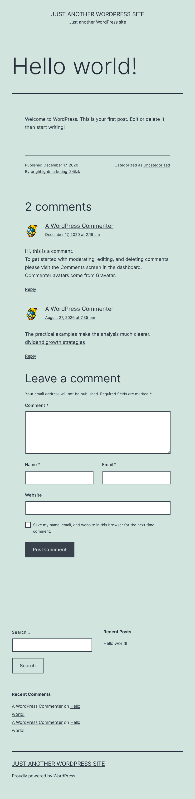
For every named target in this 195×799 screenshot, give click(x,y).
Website (33, 494)
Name (32, 464)
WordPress (64, 775)
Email (109, 464)
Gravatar (105, 275)
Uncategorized (156, 165)
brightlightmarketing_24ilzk (55, 171)
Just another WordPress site (97, 14)
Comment (37, 405)
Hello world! (115, 643)
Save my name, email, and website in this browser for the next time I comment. (94, 528)
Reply (30, 289)
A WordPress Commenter (79, 225)
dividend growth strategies (55, 342)
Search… (21, 632)
